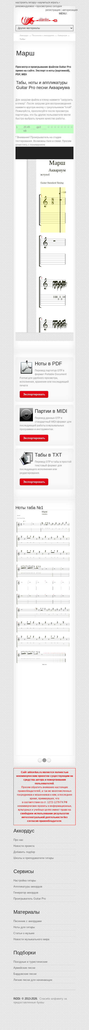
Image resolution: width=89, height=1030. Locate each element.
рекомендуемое (25, 6)
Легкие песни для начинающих (32, 979)
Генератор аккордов (25, 892)
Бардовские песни (24, 973)
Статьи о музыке (23, 933)
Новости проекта (23, 845)
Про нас (18, 839)
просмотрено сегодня (49, 6)
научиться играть (48, 2)
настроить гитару (26, 2)
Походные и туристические (30, 961)
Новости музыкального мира (31, 939)
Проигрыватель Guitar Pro (29, 898)
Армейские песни (24, 967)
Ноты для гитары (24, 927)
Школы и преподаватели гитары (33, 858)
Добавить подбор (24, 852)
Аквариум (62, 35)
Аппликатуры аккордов (27, 886)
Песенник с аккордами (43, 35)
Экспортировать (34, 394)
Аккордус (24, 35)
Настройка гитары (24, 880)
